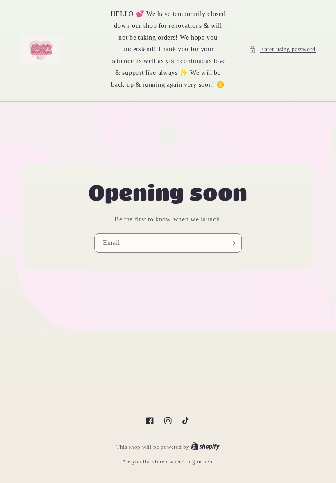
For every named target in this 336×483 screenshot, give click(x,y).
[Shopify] (205, 447)
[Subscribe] (232, 243)
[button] (282, 49)
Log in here (199, 461)
